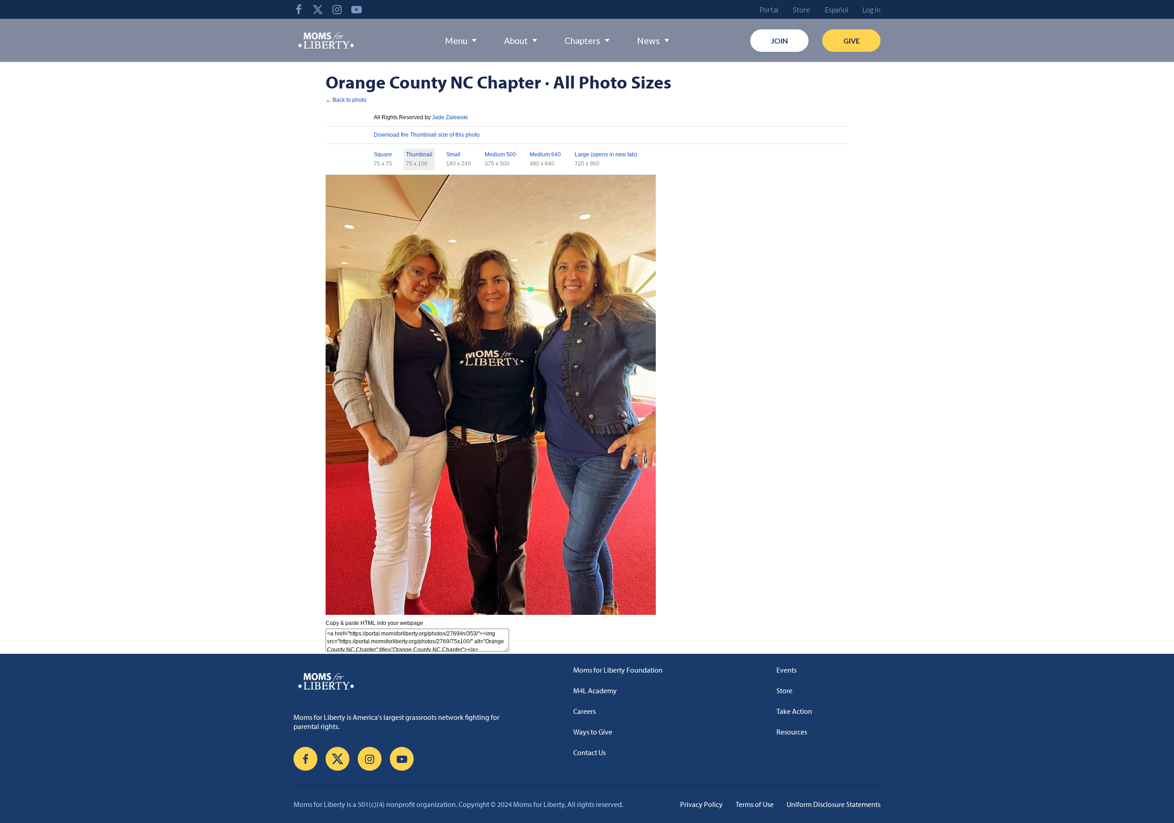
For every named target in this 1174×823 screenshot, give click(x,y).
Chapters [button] (582, 40)
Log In (871, 10)
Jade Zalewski (450, 117)
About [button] (516, 40)
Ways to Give (592, 731)
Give (851, 40)
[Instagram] (337, 9)
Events (786, 669)
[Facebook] (299, 9)
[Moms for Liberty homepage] (401, 680)
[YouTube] (356, 9)
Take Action (794, 711)
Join (779, 40)
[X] (318, 9)
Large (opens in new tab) (606, 154)
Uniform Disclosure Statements (833, 804)
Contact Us (589, 752)
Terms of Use (755, 804)
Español (836, 10)
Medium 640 (545, 154)
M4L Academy (595, 690)
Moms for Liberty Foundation (618, 669)
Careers (584, 711)
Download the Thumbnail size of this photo (427, 135)
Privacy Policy (701, 804)
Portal (768, 10)
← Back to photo (346, 100)
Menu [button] (456, 40)
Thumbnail (419, 154)
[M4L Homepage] (326, 40)
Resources (791, 731)
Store (801, 10)
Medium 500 (500, 154)
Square (383, 154)
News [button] (648, 40)
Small (453, 154)
